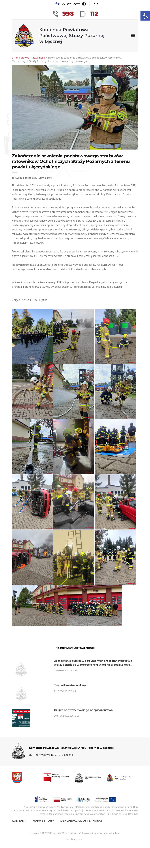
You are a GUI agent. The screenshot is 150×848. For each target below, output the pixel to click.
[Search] (96, 3)
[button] (145, 16)
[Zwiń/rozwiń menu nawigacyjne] (132, 35)
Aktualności (38, 57)
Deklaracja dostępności (81, 820)
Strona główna (20, 57)
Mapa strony (43, 820)
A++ (77, 4)
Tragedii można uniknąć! (70, 685)
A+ (69, 4)
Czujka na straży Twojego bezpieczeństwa (83, 710)
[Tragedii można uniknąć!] (21, 693)
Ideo (81, 840)
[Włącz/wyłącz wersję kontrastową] (84, 4)
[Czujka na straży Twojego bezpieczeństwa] (21, 718)
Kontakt (19, 820)
